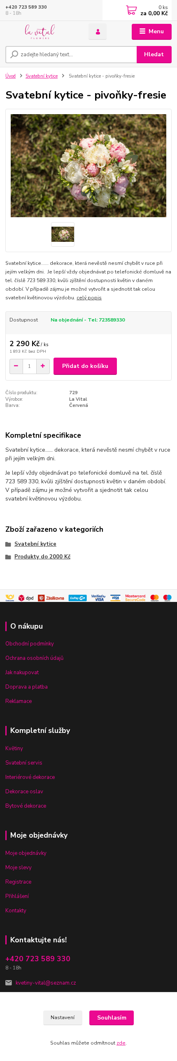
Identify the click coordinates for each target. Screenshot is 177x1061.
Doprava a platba (26, 687)
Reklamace (18, 701)
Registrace (18, 882)
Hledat (154, 54)
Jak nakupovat (22, 672)
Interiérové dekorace (30, 777)
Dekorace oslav (24, 791)
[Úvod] (40, 32)
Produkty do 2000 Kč (42, 556)
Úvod (10, 76)
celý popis (89, 297)
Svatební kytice (42, 76)
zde (121, 1043)
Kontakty (15, 910)
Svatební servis (23, 763)
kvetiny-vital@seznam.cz (46, 983)
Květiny (14, 748)
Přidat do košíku (85, 366)
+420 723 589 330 (26, 7)
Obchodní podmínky (29, 644)
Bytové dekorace (25, 806)
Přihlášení (17, 896)
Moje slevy (18, 867)
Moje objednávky (26, 853)
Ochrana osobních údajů (34, 658)
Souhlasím (111, 1018)
